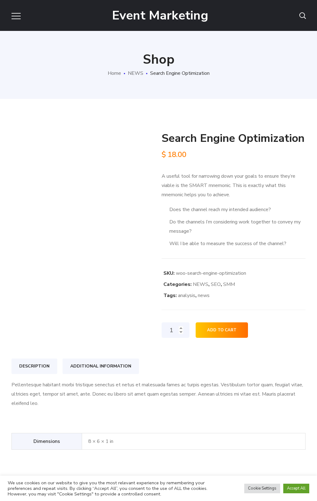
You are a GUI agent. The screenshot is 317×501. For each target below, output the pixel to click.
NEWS (135, 73)
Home (114, 73)
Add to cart (222, 330)
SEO (216, 284)
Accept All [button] (296, 488)
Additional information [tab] (100, 366)
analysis (186, 295)
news (204, 295)
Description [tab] (34, 366)
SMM (229, 284)
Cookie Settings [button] (262, 488)
